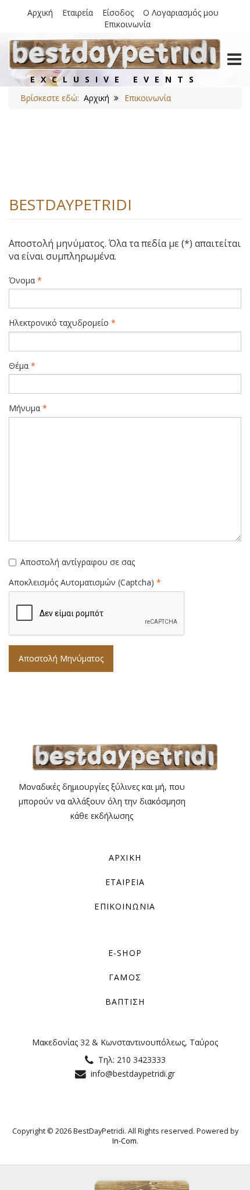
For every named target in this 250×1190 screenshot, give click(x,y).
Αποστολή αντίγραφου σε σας (77, 561)
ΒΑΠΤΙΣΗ (125, 1001)
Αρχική (40, 12)
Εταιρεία (77, 12)
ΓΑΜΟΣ (125, 977)
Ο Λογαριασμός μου (181, 12)
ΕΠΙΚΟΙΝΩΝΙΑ (124, 906)
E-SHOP (125, 952)
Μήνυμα (28, 408)
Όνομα (25, 280)
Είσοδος (118, 12)
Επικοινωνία (127, 24)
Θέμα (22, 365)
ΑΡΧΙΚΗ (125, 857)
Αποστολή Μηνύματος (61, 658)
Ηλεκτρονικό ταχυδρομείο (62, 322)
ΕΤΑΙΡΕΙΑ (125, 881)
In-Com (124, 1141)
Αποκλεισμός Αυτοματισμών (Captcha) (85, 582)
